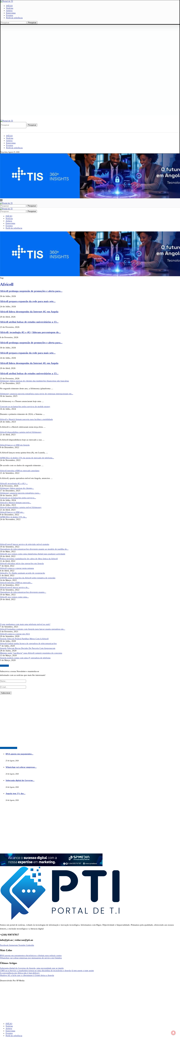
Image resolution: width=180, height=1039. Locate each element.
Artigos (9, 10)
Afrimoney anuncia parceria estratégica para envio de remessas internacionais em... (36, 394)
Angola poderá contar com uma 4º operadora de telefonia (25, 658)
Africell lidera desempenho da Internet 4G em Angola (29, 311)
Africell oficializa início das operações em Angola (22, 563)
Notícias (9, 8)
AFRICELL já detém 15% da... (13, 517)
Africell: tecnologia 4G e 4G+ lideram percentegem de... (30, 332)
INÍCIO (9, 6)
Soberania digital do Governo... (20, 780)
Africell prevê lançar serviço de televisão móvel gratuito (24, 544)
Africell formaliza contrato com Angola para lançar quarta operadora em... (32, 629)
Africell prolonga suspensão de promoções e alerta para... (31, 291)
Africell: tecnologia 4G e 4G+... (14, 483)
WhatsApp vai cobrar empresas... (21, 767)
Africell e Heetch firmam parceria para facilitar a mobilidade (26, 419)
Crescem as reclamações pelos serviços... (18, 498)
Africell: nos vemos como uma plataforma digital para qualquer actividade (32, 554)
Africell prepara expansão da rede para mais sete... (28, 301)
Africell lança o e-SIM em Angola (15, 445)
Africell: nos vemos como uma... (14, 597)
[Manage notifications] (173, 1033)
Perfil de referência (14, 18)
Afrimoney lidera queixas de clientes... (17, 488)
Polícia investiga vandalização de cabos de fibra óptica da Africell (29, 559)
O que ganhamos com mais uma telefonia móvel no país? (25, 624)
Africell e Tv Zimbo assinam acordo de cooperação (22, 573)
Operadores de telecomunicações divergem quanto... (23, 592)
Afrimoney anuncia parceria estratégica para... (20, 493)
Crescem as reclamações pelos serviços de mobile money (25, 406)
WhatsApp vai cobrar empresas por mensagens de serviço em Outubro (31, 958)
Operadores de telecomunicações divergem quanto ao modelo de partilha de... (34, 549)
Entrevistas (11, 13)
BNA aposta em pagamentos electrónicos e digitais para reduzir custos (31, 955)
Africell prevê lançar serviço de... (14, 587)
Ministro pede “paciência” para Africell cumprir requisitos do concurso (31, 653)
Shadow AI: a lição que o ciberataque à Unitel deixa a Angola (27, 975)
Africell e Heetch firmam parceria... (15, 502)
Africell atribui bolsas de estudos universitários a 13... (29, 321)
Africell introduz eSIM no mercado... (16, 582)
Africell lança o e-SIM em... (12, 512)
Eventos (9, 15)
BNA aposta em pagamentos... (19, 754)
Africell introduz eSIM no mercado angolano (19, 470)
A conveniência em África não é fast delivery (20, 973)
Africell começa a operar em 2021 (15, 634)
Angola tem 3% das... (15, 793)
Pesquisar (32, 23)
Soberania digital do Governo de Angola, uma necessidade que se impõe (32, 968)
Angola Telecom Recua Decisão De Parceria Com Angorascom (27, 648)
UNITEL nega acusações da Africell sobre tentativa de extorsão (27, 578)
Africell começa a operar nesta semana (17, 568)
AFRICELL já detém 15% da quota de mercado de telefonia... (27, 458)
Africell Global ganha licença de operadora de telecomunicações (28, 643)
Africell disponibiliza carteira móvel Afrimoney (20, 432)
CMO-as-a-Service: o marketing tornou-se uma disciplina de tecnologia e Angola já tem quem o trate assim (47, 970)
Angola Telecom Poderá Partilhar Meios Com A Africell (24, 639)
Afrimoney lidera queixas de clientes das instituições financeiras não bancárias (34, 381)
